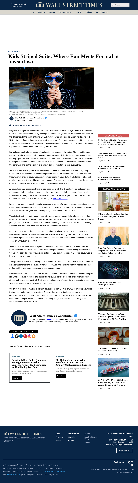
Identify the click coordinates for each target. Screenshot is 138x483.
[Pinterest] (25, 336)
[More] (33, 336)
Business (41, 12)
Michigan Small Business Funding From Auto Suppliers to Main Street (113, 216)
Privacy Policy (13, 474)
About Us (87, 434)
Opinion (89, 12)
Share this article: (24, 332)
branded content (52, 319)
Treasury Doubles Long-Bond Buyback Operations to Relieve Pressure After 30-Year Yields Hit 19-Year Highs (113, 318)
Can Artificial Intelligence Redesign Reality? (110, 283)
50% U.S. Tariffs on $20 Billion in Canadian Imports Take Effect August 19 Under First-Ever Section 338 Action (113, 384)
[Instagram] (29, 336)
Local (32, 12)
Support (87, 442)
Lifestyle (78, 12)
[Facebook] (12, 336)
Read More (16, 376)
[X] (17, 336)
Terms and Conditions (54, 471)
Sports (52, 12)
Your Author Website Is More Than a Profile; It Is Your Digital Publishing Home (112, 155)
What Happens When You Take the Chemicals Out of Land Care (111, 167)
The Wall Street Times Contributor (30, 118)
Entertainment (65, 12)
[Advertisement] (69, 30)
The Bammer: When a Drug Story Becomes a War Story (113, 349)
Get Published (102, 12)
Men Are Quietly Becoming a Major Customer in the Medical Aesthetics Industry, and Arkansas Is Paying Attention (112, 252)
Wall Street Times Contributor (51, 316)
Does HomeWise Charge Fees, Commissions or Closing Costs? (110, 178)
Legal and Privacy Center (91, 438)
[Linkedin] (21, 336)
